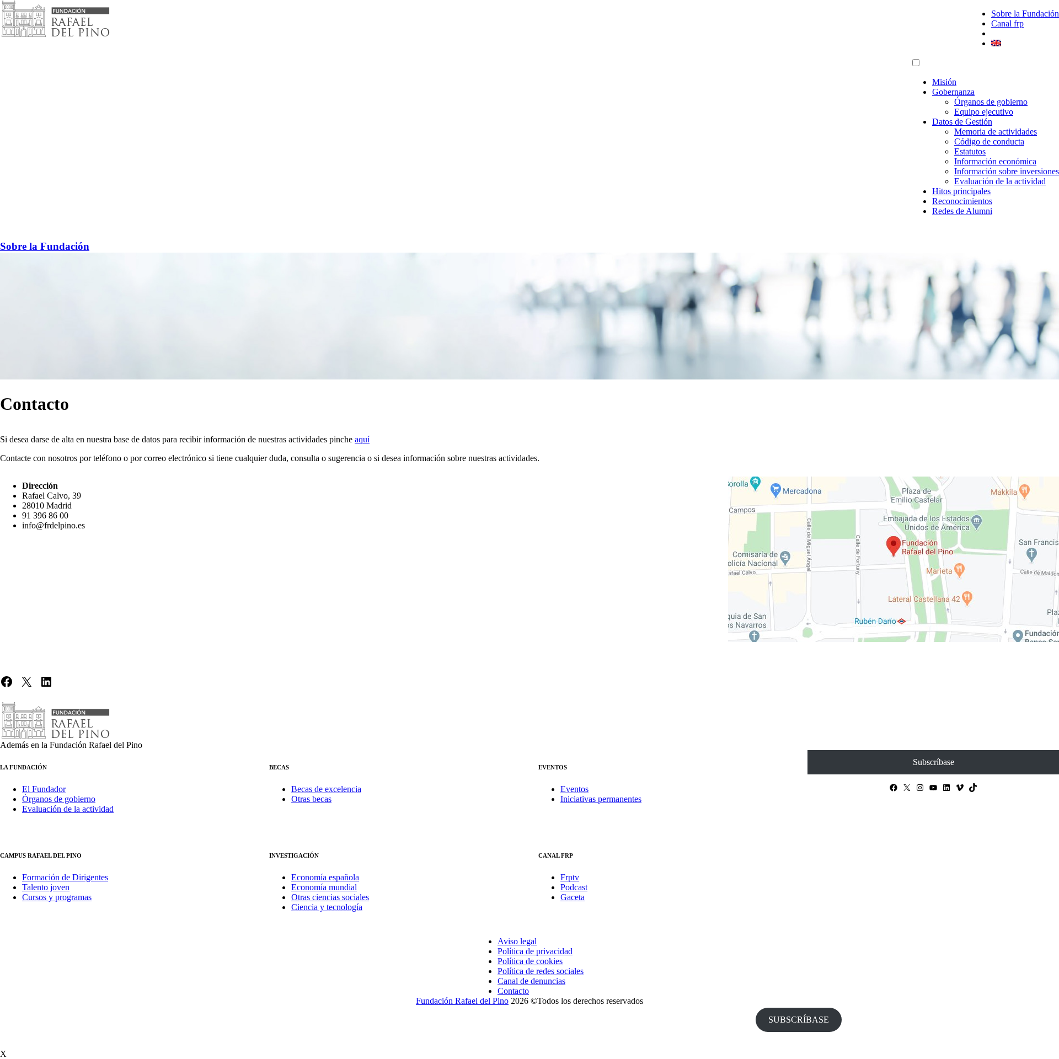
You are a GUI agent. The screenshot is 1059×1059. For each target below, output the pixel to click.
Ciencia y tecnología (326, 907)
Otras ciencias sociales (330, 897)
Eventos (574, 789)
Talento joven (45, 887)
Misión (944, 82)
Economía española (325, 877)
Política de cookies (530, 961)
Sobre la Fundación (1025, 13)
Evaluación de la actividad (1000, 181)
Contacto (513, 991)
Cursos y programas (57, 897)
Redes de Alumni (962, 211)
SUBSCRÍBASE (798, 1019)
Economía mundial (324, 887)
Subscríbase (933, 762)
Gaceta (572, 897)
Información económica (995, 161)
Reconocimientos (962, 201)
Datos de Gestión (962, 121)
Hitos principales (961, 191)
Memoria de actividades (995, 131)
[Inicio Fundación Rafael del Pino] (55, 35)
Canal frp (1007, 23)
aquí (362, 439)
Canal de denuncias (531, 981)
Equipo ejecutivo (983, 111)
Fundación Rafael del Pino (462, 1000)
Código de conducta (989, 141)
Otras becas (311, 799)
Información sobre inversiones (1006, 171)
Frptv (569, 877)
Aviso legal (517, 941)
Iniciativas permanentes (600, 799)
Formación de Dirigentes (65, 877)
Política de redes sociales (541, 971)
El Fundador (44, 789)
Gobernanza (953, 92)
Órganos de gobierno (991, 101)
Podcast (573, 887)
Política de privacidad (535, 951)
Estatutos (970, 151)
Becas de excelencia (326, 789)
